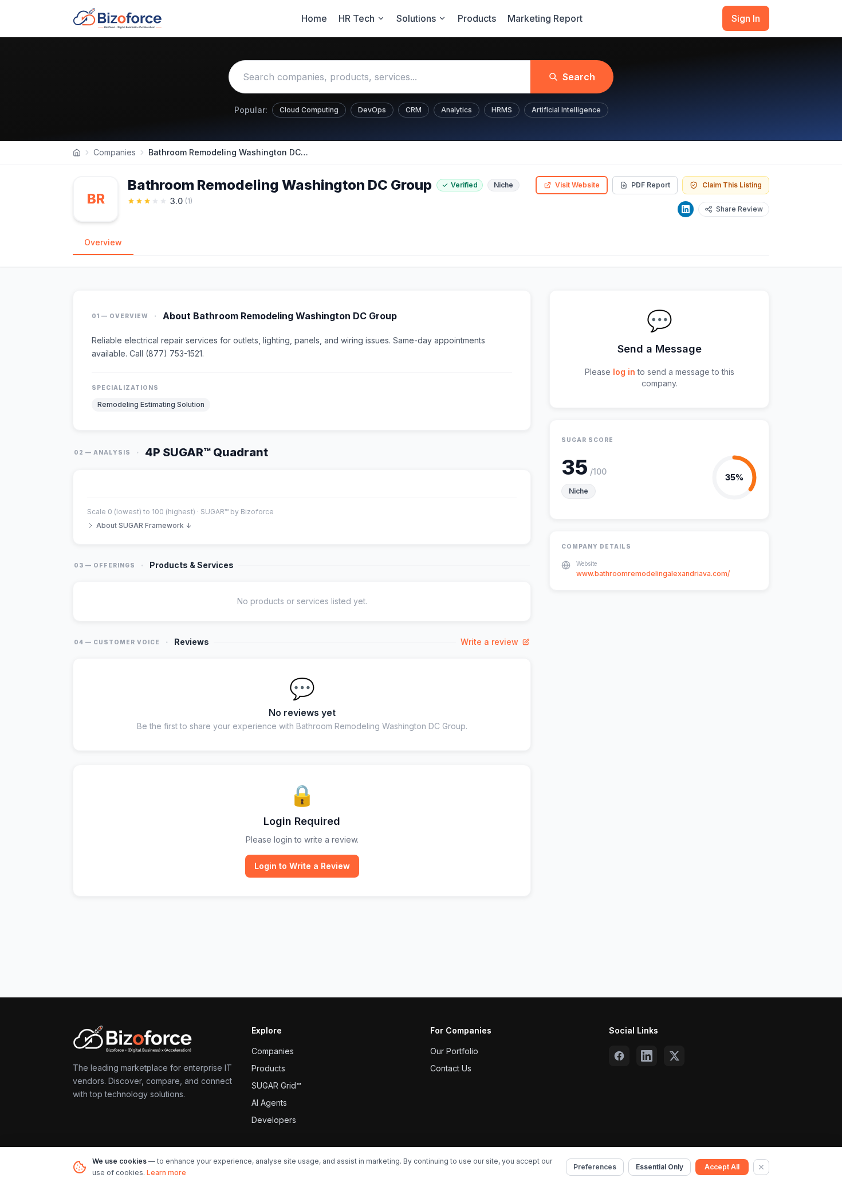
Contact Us (450, 1068)
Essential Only (659, 1166)
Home (314, 18)
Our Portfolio (454, 1051)
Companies (114, 152)
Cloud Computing (309, 109)
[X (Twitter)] (674, 1056)
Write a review (489, 642)
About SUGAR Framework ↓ (143, 525)
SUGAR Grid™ (276, 1085)
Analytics (456, 109)
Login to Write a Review (302, 866)
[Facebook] (619, 1056)
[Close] (761, 1167)
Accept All (722, 1166)
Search (578, 77)
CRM (414, 109)
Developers (273, 1120)
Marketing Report (545, 18)
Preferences (594, 1166)
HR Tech (357, 18)
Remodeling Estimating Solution (150, 404)
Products (477, 18)
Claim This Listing (732, 185)
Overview (103, 242)
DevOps (372, 109)
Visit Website (577, 185)
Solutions (416, 18)
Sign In (745, 18)
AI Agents (269, 1102)
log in (624, 372)
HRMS (501, 109)
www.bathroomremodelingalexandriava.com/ (653, 573)
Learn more (166, 1172)
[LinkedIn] (686, 209)
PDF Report (650, 185)
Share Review (739, 209)
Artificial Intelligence (566, 109)
